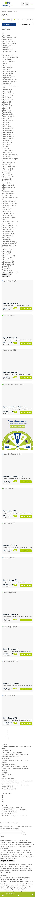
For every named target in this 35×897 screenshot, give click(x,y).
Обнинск (3, 888)
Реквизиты (20, 752)
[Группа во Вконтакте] (2, 795)
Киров (32, 882)
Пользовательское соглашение (13, 783)
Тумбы (28, 746)
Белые (17, 19)
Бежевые (7, 19)
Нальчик (3, 886)
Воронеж (26, 880)
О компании (6, 752)
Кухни (4, 746)
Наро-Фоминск (11, 886)
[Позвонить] (27, 4)
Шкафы (15, 746)
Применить (6, 274)
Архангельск (9, 878)
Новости (5, 756)
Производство (23, 754)
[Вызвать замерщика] (22, 4)
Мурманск (29, 884)
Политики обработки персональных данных (16, 868)
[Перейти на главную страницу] (7, 4)
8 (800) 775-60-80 (7, 787)
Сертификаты (6, 754)
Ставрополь (26, 890)
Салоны (13, 752)
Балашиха (17, 878)
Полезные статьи (14, 756)
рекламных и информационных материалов (15, 852)
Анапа (2, 878)
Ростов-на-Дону (19, 888)
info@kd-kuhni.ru (8, 779)
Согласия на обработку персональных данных (13, 841)
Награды (15, 754)
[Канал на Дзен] (2, 804)
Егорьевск (13, 882)
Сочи (20, 890)
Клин (2, 884)
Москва (23, 884)
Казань (27, 882)
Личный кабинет (7, 806)
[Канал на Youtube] (2, 800)
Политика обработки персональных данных (17, 781)
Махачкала (16, 884)
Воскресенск (4, 882)
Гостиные (9, 746)
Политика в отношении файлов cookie (15, 785)
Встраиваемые (28, 19)
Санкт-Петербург (6, 890)
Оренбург (10, 888)
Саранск (15, 890)
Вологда (20, 880)
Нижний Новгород (23, 886)
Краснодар (8, 884)
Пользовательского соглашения (17, 866)
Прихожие (22, 746)
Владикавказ (4, 880)
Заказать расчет (26, 309)
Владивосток (25, 878)
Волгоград (13, 880)
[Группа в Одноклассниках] (2, 798)
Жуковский (21, 882)
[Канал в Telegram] (2, 802)
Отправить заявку (7, 861)
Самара (28, 888)
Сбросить (5, 276)
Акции (4, 748)
